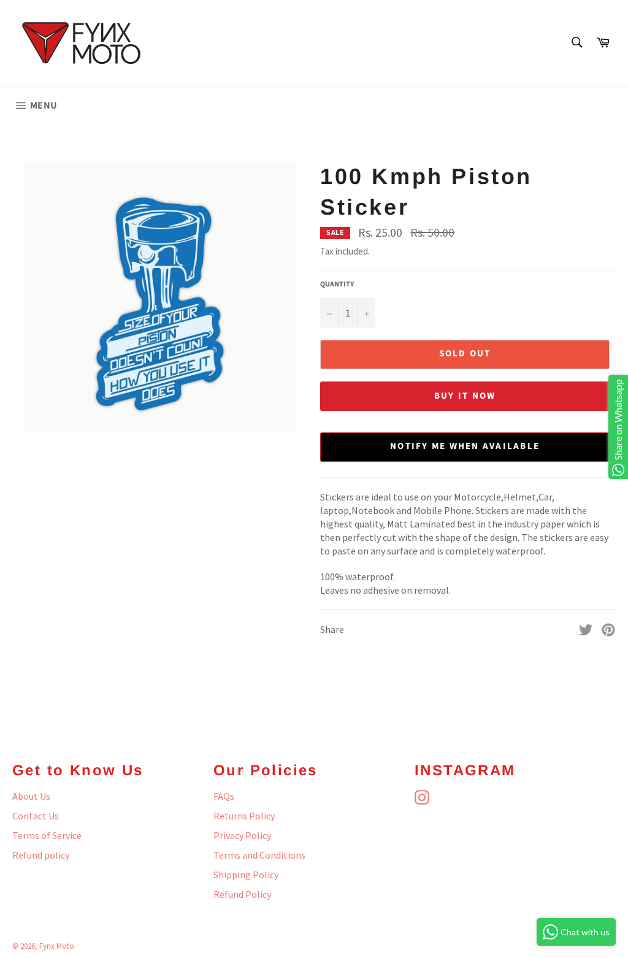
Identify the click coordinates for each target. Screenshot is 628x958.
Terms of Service (47, 835)
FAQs (223, 796)
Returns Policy (244, 816)
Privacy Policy (242, 835)
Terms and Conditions (259, 855)
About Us (31, 796)
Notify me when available (465, 446)
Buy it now (465, 395)
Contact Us (35, 816)
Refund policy (40, 855)
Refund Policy (242, 894)
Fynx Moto (56, 946)
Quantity (337, 284)
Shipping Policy (245, 874)
